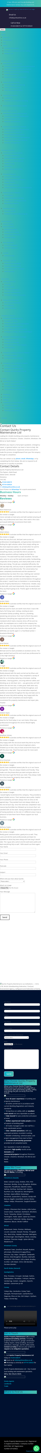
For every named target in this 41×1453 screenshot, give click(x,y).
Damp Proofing (8, 224)
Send (4, 917)
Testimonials (7, 40)
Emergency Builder (11, 321)
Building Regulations (11, 48)
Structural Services (8, 150)
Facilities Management (12, 143)
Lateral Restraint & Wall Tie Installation (18, 188)
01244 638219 (15, 26)
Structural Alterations (12, 156)
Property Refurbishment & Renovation (17, 69)
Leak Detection (9, 348)
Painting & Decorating (12, 411)
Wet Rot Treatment (11, 248)
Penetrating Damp (10, 229)
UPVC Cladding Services (12, 88)
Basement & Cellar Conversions (15, 77)
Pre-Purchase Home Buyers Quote (15, 106)
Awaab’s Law (8, 54)
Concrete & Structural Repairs (14, 179)
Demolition (8, 166)
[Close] (1, 423)
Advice (5, 45)
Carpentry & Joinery (11, 405)
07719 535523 (27, 26)
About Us (6, 37)
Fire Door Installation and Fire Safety (17, 51)
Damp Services (6, 221)
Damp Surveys (9, 256)
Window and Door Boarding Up (15, 371)
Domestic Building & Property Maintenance (19, 66)
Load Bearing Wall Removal (14, 161)
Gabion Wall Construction (13, 169)
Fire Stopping (9, 305)
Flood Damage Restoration (13, 326)
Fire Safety (5, 279)
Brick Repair (8, 195)
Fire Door (7, 284)
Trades (3, 379)
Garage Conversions (11, 74)
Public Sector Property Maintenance (17, 137)
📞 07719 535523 (6, 485)
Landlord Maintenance (12, 119)
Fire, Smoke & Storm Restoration (15, 329)
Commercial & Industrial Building (16, 101)
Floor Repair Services (11, 185)
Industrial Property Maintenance (15, 140)
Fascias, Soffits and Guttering (14, 85)
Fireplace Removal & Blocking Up (15, 214)
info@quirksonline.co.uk (11, 487)
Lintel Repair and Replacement (15, 201)
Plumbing (6, 394)
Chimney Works (9, 211)
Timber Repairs (9, 182)
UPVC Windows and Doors (13, 90)
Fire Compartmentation (12, 303)
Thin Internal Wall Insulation (14, 269)
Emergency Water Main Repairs (15, 345)
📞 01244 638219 (6, 482)
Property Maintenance (9, 111)
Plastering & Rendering (12, 408)
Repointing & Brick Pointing (14, 198)
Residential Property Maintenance (16, 116)
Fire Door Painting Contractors (15, 295)
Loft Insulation (9, 271)
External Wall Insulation (12, 266)
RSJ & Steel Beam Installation (14, 158)
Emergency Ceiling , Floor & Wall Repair (18, 332)
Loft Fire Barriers (10, 308)
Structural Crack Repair (12, 177)
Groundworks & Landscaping (14, 389)
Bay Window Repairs (11, 203)
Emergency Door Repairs (13, 366)
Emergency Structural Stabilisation (16, 324)
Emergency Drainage (11, 342)
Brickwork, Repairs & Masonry (14, 387)
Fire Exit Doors (9, 287)
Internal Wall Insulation (12, 263)
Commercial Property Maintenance (16, 129)
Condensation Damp (11, 232)
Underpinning (9, 164)
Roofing (5, 400)
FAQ (4, 43)
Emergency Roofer (10, 355)
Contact (4, 418)
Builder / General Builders (13, 384)
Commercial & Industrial (13, 132)
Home (3, 32)
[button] (36, 1448)
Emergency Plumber (11, 339)
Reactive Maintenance (12, 122)
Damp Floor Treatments (12, 235)
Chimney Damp (9, 237)
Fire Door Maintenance (12, 292)
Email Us (12, 15)
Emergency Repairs (8, 316)
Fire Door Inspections (11, 290)
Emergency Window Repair (13, 368)
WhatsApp (15, 489)
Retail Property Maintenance (14, 135)
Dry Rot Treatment (10, 245)
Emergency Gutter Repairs (13, 358)
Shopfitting (8, 98)
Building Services (7, 61)
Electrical (6, 397)
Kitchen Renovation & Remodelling (16, 72)
